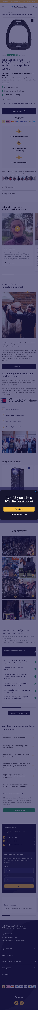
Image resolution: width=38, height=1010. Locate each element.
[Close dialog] (36, 492)
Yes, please (19, 509)
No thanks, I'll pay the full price (19, 514)
